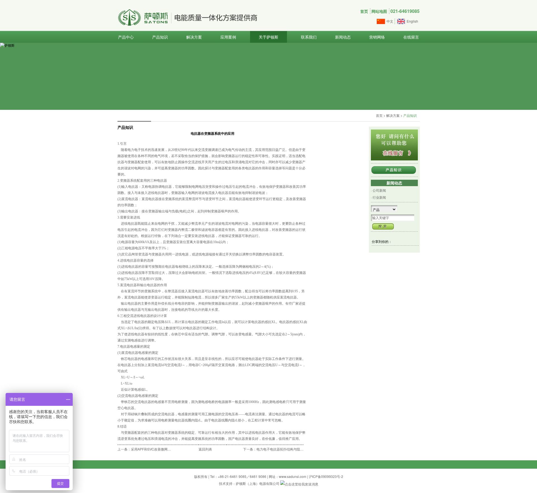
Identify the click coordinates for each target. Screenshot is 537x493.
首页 (364, 11)
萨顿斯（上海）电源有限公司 (257, 483)
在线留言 (411, 37)
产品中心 (126, 37)
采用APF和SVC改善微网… (151, 449)
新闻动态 (343, 37)
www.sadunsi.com (292, 476)
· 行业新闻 (378, 197)
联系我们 (309, 37)
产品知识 (160, 37)
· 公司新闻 (378, 190)
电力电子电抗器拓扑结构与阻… (279, 449)
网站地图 (379, 11)
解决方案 (194, 37)
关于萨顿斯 (268, 37)
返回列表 (205, 449)
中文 (390, 21)
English (412, 21)
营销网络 (377, 37)
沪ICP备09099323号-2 (326, 476)
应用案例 (228, 37)
